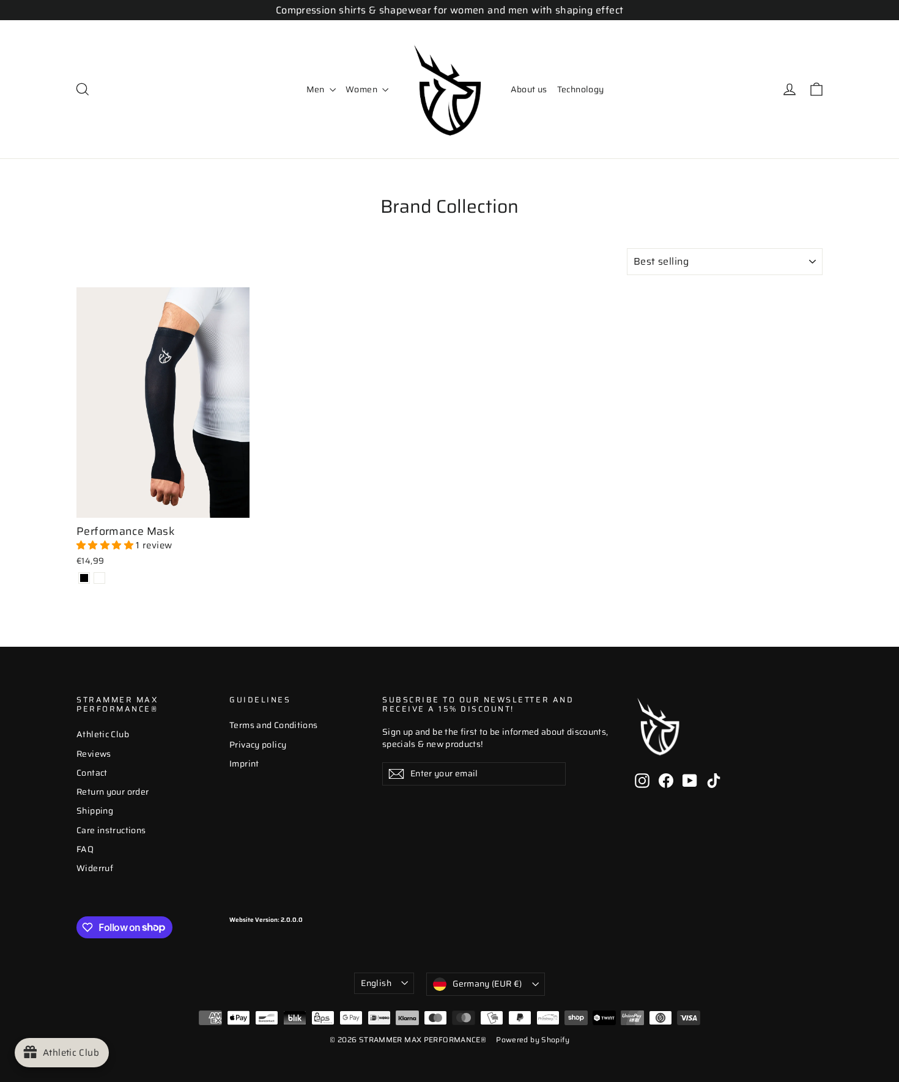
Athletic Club (102, 734)
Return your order (112, 791)
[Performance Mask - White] (99, 578)
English (376, 983)
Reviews (93, 753)
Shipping (94, 810)
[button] (106, 545)
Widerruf (94, 868)
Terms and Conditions (273, 725)
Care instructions (111, 830)
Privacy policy (257, 744)
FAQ (85, 849)
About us (529, 89)
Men (316, 89)
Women (362, 89)
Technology (580, 89)
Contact (92, 772)
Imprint (244, 763)
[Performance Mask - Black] (84, 578)
